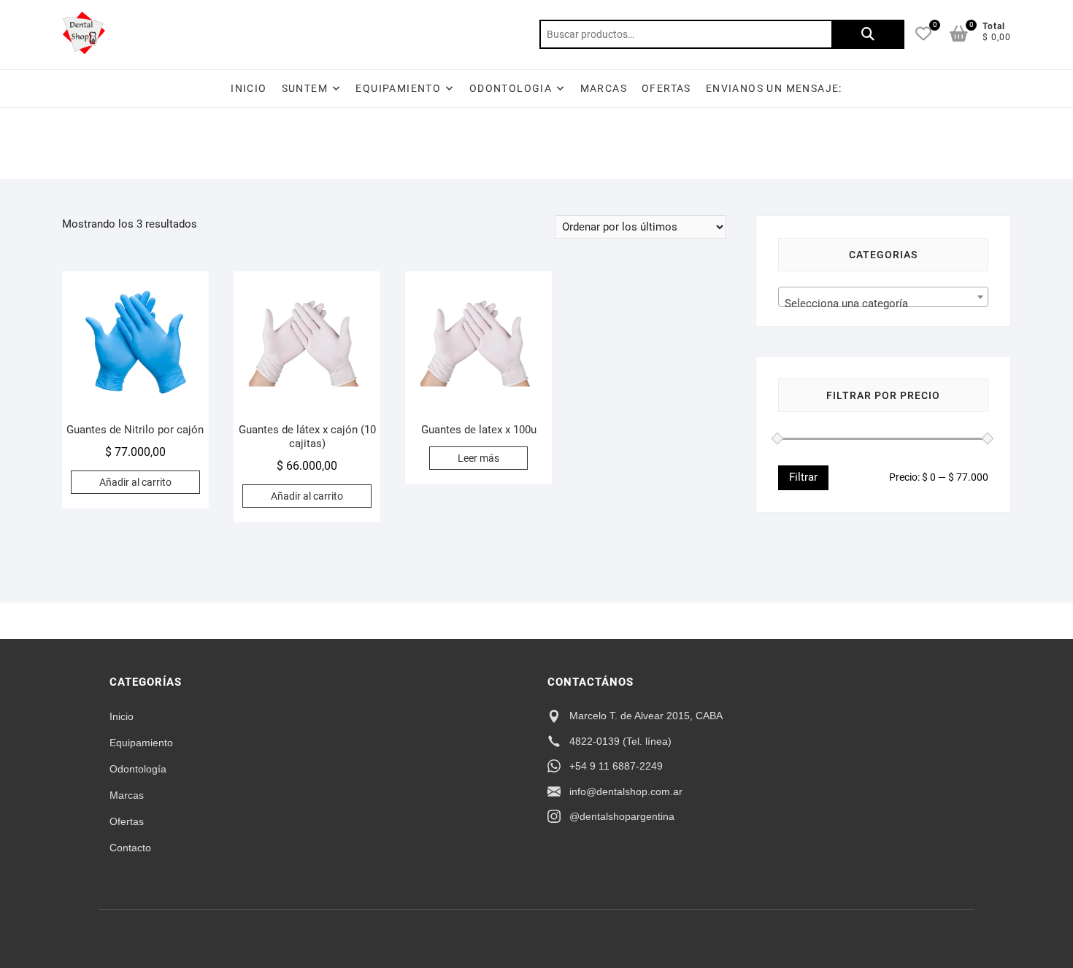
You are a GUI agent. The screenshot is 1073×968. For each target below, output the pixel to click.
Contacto (130, 847)
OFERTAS (666, 88)
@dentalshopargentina (621, 816)
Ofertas (126, 821)
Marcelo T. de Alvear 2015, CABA (646, 715)
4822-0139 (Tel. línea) (620, 741)
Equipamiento (141, 742)
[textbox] (883, 303)
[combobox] (883, 297)
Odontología (137, 769)
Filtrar (803, 477)
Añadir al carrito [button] (135, 482)
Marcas (603, 88)
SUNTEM (305, 88)
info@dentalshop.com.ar (625, 791)
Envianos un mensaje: (774, 88)
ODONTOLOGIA (510, 88)
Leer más (478, 458)
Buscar (867, 34)
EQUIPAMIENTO (398, 88)
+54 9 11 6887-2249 (616, 766)
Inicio (248, 88)
